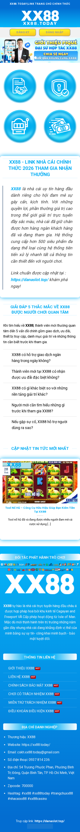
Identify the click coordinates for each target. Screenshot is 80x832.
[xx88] (40, 17)
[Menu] (5, 17)
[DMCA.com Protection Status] (40, 826)
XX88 (15, 188)
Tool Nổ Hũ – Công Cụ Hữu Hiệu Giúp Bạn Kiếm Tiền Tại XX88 (40, 509)
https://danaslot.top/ (29, 279)
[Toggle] (7, 355)
